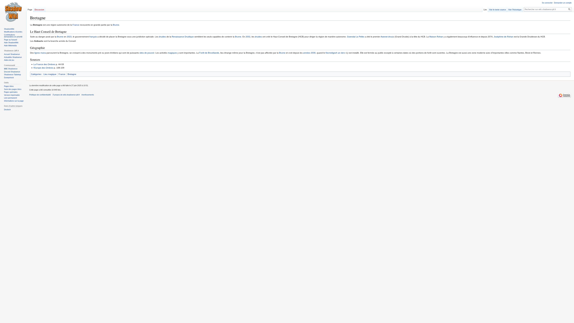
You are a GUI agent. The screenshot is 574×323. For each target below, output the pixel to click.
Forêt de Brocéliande (209, 53)
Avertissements (87, 95)
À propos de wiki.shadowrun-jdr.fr (66, 95)
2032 (248, 36)
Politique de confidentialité (40, 95)
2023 (69, 36)
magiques (172, 53)
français (93, 36)
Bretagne (72, 74)
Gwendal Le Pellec (356, 36)
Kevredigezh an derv (335, 53)
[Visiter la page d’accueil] (13, 12)
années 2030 (309, 53)
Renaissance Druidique (183, 36)
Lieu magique (49, 74)
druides (162, 36)
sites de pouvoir (146, 53)
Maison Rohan (436, 36)
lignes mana (40, 53)
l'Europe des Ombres (43, 68)
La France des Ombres (44, 64)
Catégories (36, 74)
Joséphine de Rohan (503, 36)
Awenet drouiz (387, 36)
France (75, 25)
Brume (116, 25)
